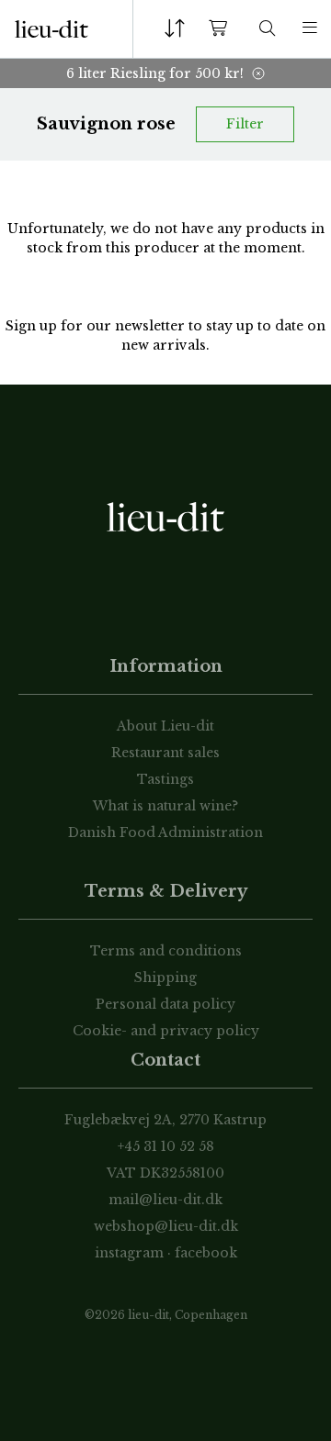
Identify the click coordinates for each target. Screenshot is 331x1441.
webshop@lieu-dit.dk (166, 1226)
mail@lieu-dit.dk (165, 1199)
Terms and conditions (166, 951)
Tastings (165, 779)
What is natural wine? (165, 806)
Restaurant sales (165, 752)
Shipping (165, 977)
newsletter (151, 326)
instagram (129, 1253)
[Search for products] (267, 29)
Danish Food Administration (165, 832)
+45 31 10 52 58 (166, 1146)
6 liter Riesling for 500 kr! (155, 73)
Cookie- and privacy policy (166, 1030)
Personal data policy (165, 1004)
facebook (206, 1253)
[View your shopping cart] (221, 29)
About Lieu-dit (165, 726)
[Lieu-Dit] (51, 29)
